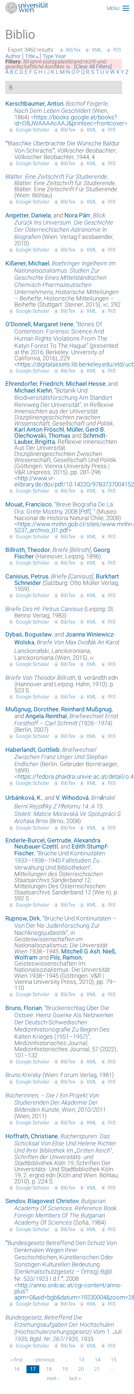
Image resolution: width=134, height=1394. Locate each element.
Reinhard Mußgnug (86, 709)
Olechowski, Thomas (42, 435)
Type (48, 56)
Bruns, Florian (23, 1007)
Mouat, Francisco (28, 504)
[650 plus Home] (67, 8)
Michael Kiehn (33, 390)
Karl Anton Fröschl (39, 429)
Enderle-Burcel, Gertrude (38, 840)
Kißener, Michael (27, 263)
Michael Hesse (85, 383)
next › (53, 1378)
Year (60, 56)
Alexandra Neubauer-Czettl (57, 843)
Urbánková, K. (23, 797)
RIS (117, 50)
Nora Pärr (77, 215)
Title (30, 56)
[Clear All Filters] (93, 66)
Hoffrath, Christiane (31, 1136)
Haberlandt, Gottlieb (32, 749)
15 (113, 1359)
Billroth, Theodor (27, 549)
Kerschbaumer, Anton (34, 103)
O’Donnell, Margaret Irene (39, 324)
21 (97, 1369)
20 (81, 1369)
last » (75, 1378)
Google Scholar (32, 130)
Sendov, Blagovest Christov (42, 1201)
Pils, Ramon (65, 957)
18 (49, 1369)
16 (17, 1369)
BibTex (73, 50)
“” (60, 335)
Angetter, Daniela (28, 215)
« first (17, 1359)
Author (13, 56)
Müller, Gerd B (85, 429)
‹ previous (44, 1359)
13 (81, 1359)
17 (33, 1369)
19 (65, 1369)
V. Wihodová (72, 797)
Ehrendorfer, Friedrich (34, 383)
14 (97, 1359)
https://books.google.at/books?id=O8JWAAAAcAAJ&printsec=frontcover (69, 120)
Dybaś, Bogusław (28, 634)
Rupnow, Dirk (22, 918)
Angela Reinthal (46, 716)
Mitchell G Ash (80, 951)
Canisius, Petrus (27, 576)
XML (97, 50)
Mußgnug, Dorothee (32, 709)
